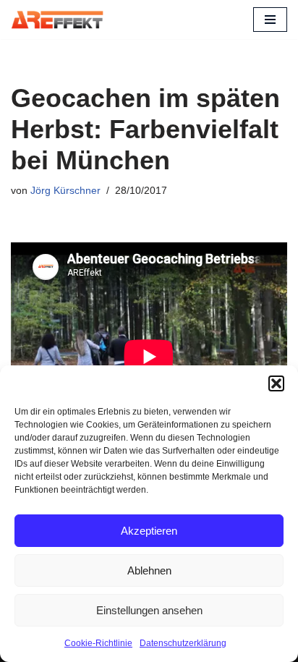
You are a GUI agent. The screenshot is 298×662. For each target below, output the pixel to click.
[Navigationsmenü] (270, 19)
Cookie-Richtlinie (98, 643)
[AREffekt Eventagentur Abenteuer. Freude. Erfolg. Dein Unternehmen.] (57, 19)
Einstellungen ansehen (149, 610)
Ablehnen (149, 570)
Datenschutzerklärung (183, 643)
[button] (276, 383)
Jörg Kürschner (65, 190)
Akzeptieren (149, 531)
